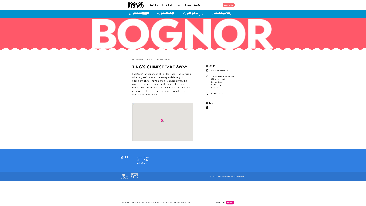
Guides (188, 5)
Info (179, 5)
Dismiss (230, 202)
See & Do (154, 5)
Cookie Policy (220, 202)
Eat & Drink (167, 5)
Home (135, 59)
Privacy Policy (143, 157)
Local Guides (228, 5)
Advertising (142, 163)
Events (197, 5)
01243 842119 (217, 93)
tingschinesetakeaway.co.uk (220, 70)
